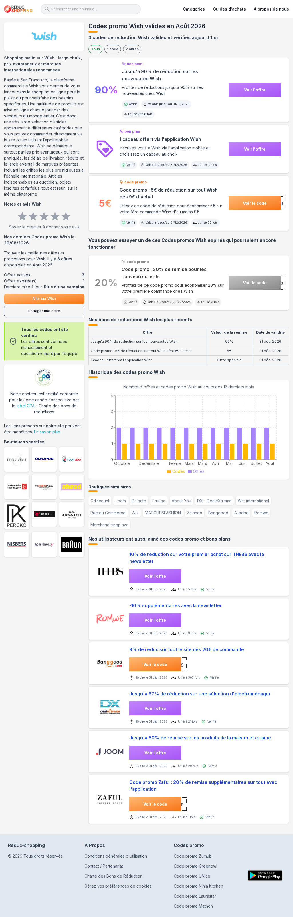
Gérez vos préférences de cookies (118, 886)
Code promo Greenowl (195, 866)
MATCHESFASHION (163, 512)
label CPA (26, 405)
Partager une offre (44, 311)
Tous (95, 49)
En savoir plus (47, 431)
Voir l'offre (255, 89)
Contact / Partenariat (103, 866)
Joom (120, 500)
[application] (188, 433)
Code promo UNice (192, 876)
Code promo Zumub (193, 856)
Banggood (218, 512)
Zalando (194, 512)
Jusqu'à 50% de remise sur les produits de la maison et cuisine (200, 738)
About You (181, 500)
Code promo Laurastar (195, 896)
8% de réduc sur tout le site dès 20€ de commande (186, 649)
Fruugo (159, 500)
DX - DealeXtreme (214, 500)
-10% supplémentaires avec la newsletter (175, 605)
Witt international (253, 500)
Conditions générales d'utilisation (115, 856)
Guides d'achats (229, 9)
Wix (135, 512)
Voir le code (255, 203)
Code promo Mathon (193, 906)
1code (112, 49)
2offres (132, 49)
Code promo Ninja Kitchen (198, 886)
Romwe (261, 512)
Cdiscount (99, 500)
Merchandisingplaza (109, 524)
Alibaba (241, 512)
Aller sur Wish (44, 298)
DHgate (139, 500)
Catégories (194, 9)
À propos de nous (271, 9)
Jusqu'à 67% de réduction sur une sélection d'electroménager (200, 694)
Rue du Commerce (108, 512)
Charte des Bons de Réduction (113, 876)
